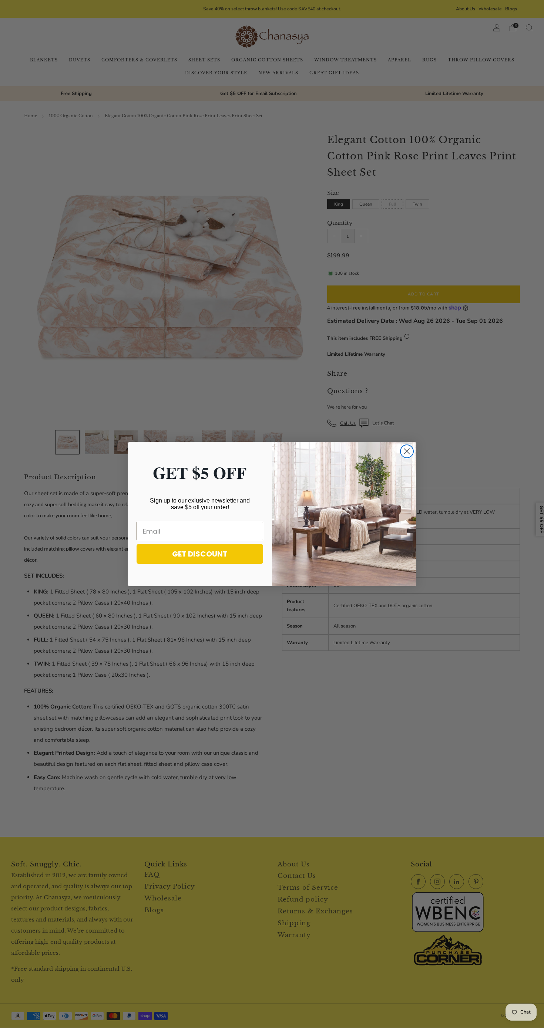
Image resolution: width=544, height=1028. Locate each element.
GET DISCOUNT (200, 554)
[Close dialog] (406, 451)
